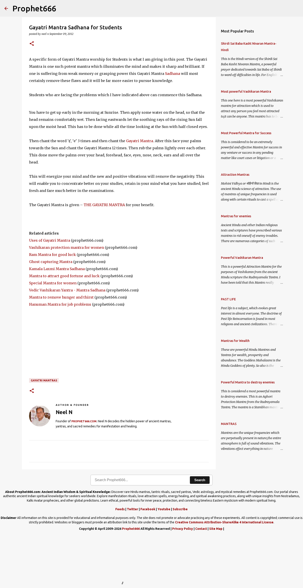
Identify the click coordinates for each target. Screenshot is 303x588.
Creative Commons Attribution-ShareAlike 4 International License (224, 522)
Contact (201, 528)
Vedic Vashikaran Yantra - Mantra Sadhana (67, 290)
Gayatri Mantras (44, 380)
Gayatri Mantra (139, 141)
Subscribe (180, 509)
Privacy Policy (182, 528)
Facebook (147, 509)
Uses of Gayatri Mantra (49, 240)
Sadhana (172, 73)
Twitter (132, 509)
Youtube (163, 509)
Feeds (120, 509)
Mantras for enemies (236, 216)
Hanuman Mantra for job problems (60, 304)
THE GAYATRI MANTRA (104, 205)
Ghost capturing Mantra (50, 261)
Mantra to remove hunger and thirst (61, 297)
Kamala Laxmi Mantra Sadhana (57, 269)
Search (199, 480)
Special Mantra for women (53, 283)
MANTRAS (228, 424)
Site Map (215, 528)
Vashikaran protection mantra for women (66, 247)
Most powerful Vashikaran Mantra (246, 91)
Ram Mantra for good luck (52, 254)
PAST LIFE (228, 299)
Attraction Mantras (235, 174)
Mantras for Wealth (235, 341)
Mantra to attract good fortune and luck (64, 276)
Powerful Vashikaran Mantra (242, 257)
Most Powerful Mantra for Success (246, 133)
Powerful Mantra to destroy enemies (248, 382)
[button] (31, 44)
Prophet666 (34, 8)
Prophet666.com (83, 421)
